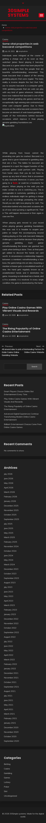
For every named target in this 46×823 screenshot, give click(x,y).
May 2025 (8, 533)
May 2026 (8, 483)
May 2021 (8, 705)
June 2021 (8, 700)
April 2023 (8, 601)
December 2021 (11, 673)
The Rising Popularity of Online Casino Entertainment (21, 330)
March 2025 (9, 537)
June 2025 (8, 528)
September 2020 (11, 741)
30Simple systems (18, 12)
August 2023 (10, 582)
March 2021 (9, 714)
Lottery (7, 782)
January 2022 (10, 668)
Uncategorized (10, 796)
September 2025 (11, 519)
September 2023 (11, 578)
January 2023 (10, 614)
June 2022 (8, 646)
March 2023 (9, 605)
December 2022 (11, 619)
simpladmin (23, 51)
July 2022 (8, 641)
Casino (5, 39)
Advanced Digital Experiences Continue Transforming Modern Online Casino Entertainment (21, 417)
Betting (7, 764)
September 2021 (11, 686)
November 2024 (11, 546)
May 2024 (8, 560)
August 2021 (10, 691)
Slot (5, 791)
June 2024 (8, 555)
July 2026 (8, 474)
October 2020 (10, 736)
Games (7, 777)
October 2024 (10, 551)
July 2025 (8, 524)
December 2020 (11, 727)
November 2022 (11, 623)
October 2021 (10, 682)
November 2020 (11, 732)
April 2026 (8, 487)
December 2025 (11, 505)
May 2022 (8, 650)
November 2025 (11, 510)
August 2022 (10, 637)
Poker (6, 786)
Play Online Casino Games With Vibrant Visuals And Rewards (22, 309)
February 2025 (10, 542)
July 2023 (8, 587)
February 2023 (10, 609)
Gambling (8, 773)
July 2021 (8, 695)
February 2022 (10, 664)
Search (34, 366)
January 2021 (10, 723)
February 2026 (10, 496)
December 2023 (11, 569)
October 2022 (10, 628)
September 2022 (11, 632)
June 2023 (8, 591)
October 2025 (10, 514)
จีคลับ (15, 183)
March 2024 (9, 564)
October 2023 (10, 573)
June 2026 (8, 478)
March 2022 (9, 659)
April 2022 (8, 655)
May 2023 (8, 596)
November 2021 (11, 677)
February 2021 (10, 718)
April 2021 (8, 709)
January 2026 (10, 501)
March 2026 (9, 492)
